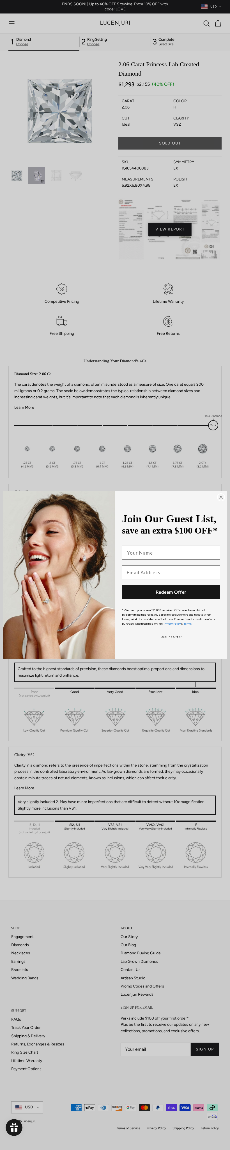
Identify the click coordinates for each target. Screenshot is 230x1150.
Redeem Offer (171, 592)
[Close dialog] (221, 497)
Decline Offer (171, 636)
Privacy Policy (172, 623)
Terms (188, 623)
